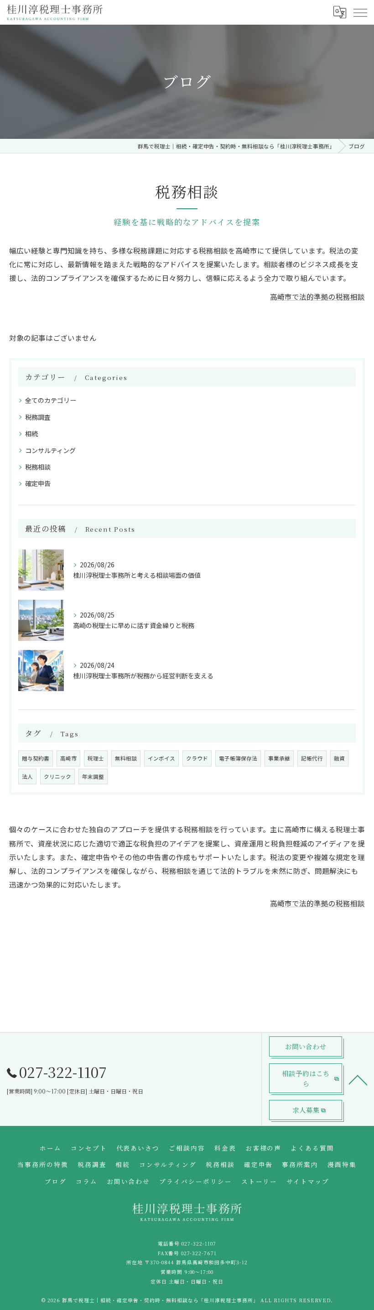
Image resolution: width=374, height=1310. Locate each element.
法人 (27, 776)
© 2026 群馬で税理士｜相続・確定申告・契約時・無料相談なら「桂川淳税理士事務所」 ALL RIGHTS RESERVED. (187, 1300)
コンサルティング (50, 450)
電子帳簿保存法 (238, 758)
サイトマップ (307, 1181)
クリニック (57, 776)
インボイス (161, 758)
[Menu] (359, 12)
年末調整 (93, 776)
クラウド (197, 758)
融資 (339, 758)
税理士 (96, 758)
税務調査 (38, 417)
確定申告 (38, 483)
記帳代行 (312, 758)
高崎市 (68, 758)
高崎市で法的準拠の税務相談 (317, 296)
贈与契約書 (35, 758)
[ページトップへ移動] (358, 1079)
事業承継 (279, 758)
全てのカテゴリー (50, 400)
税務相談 (38, 466)
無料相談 (126, 758)
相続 (31, 433)
